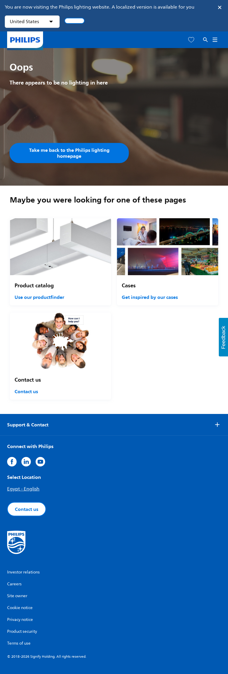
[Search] (205, 40)
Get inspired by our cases (150, 297)
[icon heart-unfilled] (191, 40)
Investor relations (23, 572)
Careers (14, 584)
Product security (22, 631)
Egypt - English (23, 489)
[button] (223, 337)
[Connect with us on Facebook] (12, 461)
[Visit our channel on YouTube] (40, 461)
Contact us (26, 391)
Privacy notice (20, 619)
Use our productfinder (39, 297)
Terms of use (19, 643)
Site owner (17, 595)
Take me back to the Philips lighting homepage (69, 153)
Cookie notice (20, 607)
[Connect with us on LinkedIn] (26, 461)
